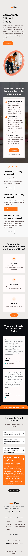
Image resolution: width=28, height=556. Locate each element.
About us (8, 524)
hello (10, 543)
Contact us (19, 522)
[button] (14, 433)
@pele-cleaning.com (17, 543)
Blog (8, 529)
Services (8, 527)
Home (8, 522)
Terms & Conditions (20, 524)
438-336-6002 (16, 541)
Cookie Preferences (20, 527)
